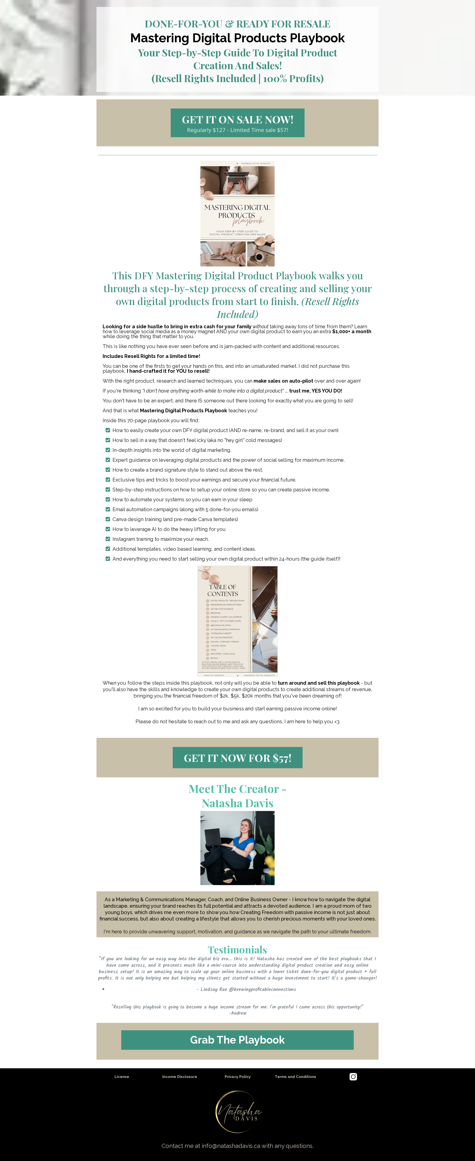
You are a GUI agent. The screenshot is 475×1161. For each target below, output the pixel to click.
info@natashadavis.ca (231, 1145)
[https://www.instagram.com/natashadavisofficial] (353, 1077)
